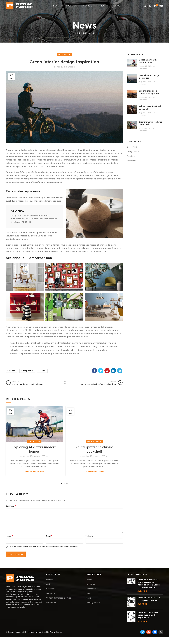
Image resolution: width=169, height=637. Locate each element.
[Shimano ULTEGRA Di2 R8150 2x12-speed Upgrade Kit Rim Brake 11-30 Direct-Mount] (131, 585)
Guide (12, 370)
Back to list (64, 383)
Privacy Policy (34, 632)
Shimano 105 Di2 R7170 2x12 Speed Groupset (148, 599)
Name (9, 536)
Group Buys (51, 602)
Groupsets (50, 589)
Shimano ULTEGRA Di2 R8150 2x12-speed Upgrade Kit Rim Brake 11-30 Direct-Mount (148, 583)
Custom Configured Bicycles (58, 598)
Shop (88, 598)
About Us (90, 584)
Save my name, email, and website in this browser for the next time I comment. (44, 546)
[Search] (145, 6)
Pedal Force (55, 632)
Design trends (94, 442)
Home (77, 33)
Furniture (131, 156)
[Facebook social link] (94, 370)
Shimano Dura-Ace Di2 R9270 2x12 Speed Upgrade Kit (148, 615)
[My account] (150, 6)
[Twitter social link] (100, 370)
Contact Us (91, 589)
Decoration (34, 442)
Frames (49, 579)
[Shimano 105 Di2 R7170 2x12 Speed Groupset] (131, 602)
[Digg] (160, 632)
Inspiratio (28, 370)
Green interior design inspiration (149, 76)
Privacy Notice (93, 602)
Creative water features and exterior (150, 123)
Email (49, 536)
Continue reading (34, 471)
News (88, 593)
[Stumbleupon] (148, 632)
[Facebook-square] (154, 632)
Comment (11, 506)
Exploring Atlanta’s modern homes (148, 61)
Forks (48, 584)
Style (43, 370)
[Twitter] (142, 632)
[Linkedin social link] (113, 370)
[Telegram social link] (119, 370)
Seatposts (50, 593)
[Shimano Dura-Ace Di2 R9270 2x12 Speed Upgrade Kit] (131, 617)
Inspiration (88, 33)
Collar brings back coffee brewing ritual (149, 92)
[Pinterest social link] (107, 370)
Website (89, 536)
